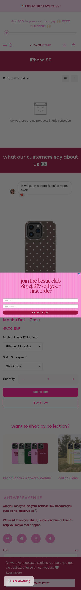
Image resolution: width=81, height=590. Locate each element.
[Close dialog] (79, 274)
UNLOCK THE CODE (40, 312)
